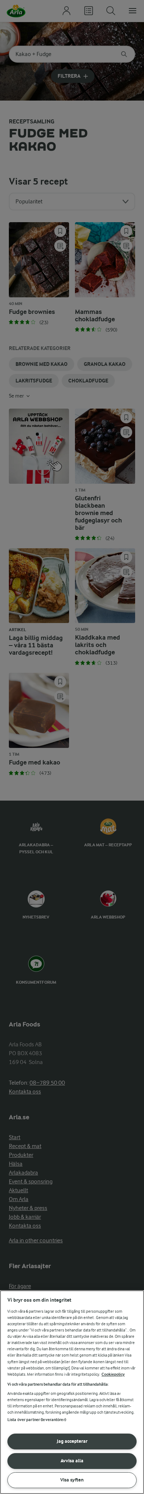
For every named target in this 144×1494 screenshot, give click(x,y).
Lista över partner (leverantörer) (36, 1419)
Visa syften (72, 1480)
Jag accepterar (72, 1441)
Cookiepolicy (113, 1374)
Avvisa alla (72, 1460)
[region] (72, 1392)
